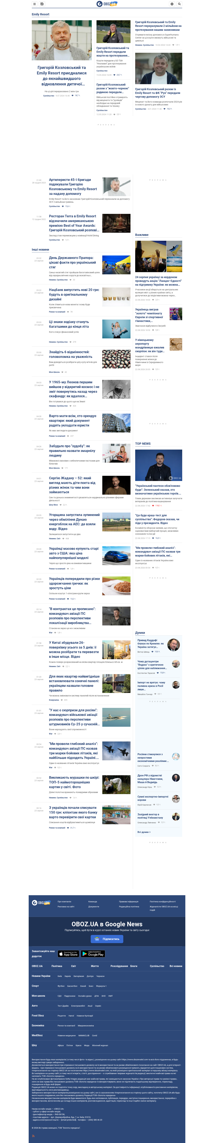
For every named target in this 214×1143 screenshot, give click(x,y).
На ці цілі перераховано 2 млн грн (62, 91)
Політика (57, 966)
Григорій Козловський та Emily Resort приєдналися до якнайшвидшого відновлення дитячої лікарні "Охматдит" (62, 76)
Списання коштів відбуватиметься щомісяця (72, 822)
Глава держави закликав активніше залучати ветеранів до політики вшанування (158, 500)
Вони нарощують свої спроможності (67, 729)
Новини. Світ (54, 539)
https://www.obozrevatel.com (135, 1059)
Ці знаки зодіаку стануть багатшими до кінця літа (69, 324)
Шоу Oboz (53, 505)
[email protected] (68, 1120)
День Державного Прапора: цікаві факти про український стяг (72, 262)
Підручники (69, 996)
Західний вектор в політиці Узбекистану (150, 816)
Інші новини (40, 249)
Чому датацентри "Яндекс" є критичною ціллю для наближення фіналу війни (151, 665)
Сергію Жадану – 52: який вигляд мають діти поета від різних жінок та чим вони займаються (72, 485)
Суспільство (48, 96)
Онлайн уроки (85, 996)
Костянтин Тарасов (146, 673)
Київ (60, 976)
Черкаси (100, 976)
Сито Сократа (144, 766)
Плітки (69, 1045)
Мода (86, 1045)
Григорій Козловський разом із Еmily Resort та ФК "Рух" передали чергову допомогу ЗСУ (157, 92)
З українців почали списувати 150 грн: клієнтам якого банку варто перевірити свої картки (73, 812)
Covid (94, 1035)
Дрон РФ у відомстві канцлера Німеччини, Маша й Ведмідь (150, 779)
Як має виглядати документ (63, 430)
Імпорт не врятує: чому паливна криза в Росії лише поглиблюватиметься (151, 686)
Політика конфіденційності (163, 901)
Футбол (61, 986)
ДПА (96, 996)
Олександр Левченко (147, 823)
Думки (140, 633)
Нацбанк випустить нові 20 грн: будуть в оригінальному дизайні (74, 294)
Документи (93, 906)
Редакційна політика (129, 906)
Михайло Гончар (145, 694)
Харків (68, 976)
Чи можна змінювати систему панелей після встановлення (79, 695)
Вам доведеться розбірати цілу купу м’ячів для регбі (73, 363)
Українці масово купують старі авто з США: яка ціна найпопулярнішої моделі (74, 553)
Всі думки (143, 832)
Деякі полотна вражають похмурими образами (73, 792)
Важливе (142, 235)
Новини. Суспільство (144, 45)
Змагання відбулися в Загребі (150, 326)
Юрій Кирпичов (144, 805)
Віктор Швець (144, 652)
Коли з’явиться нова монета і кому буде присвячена (69, 306)
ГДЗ (59, 996)
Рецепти (62, 1016)
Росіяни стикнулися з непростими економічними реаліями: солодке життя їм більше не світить (152, 758)
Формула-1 (101, 986)
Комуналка (54, 700)
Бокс (91, 986)
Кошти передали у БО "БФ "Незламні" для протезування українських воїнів (111, 63)
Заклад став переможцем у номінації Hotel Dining (74, 235)
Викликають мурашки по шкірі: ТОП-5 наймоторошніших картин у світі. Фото (74, 782)
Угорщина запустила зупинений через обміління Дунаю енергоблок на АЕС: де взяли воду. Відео (74, 522)
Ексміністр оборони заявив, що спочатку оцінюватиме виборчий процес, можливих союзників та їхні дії (156, 531)
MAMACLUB (83, 1035)
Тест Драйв (63, 1006)
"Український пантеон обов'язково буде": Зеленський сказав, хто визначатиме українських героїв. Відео (157, 489)
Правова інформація (128, 901)
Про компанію (64, 901)
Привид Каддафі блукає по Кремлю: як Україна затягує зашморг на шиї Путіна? (151, 644)
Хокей (83, 986)
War (50, 633)
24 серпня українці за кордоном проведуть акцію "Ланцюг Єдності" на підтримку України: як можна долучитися (158, 281)
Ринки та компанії (57, 312)
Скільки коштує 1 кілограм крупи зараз (69, 593)
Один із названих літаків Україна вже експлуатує (74, 763)
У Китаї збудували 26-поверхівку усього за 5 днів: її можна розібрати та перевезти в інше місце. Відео (74, 650)
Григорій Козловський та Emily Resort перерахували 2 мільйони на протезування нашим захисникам (158, 25)
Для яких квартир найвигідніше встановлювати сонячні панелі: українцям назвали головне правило (74, 683)
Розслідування (119, 966)
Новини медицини (67, 1035)
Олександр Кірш (145, 787)
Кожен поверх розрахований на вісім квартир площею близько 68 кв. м (86, 662)
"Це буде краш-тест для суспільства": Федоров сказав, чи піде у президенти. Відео (157, 519)
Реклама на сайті (66, 906)
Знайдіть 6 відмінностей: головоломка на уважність (70, 354)
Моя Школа (54, 372)
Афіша (61, 1045)
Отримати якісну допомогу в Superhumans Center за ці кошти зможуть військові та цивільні (157, 37)
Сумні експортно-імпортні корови (153, 798)
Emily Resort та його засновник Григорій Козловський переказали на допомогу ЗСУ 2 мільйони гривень (89, 200)
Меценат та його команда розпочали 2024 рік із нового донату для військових (158, 103)
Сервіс (98, 1006)
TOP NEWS (143, 443)
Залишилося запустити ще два (65, 534)
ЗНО (104, 996)
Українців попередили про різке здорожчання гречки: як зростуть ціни (74, 583)
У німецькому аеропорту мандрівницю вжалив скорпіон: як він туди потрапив (149, 345)
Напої (71, 1016)
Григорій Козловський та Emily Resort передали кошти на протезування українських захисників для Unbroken (113, 52)
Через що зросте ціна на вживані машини (70, 563)
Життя (95, 966)
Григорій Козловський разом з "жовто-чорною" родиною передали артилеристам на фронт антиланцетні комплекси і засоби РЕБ (113, 88)
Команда (92, 901)
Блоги (133, 966)
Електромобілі (78, 1006)
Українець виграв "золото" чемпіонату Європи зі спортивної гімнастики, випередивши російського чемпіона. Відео (150, 315)
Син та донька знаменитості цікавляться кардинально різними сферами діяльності (86, 499)
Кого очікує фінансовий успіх (64, 332)
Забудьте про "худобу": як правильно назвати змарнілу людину (72, 450)
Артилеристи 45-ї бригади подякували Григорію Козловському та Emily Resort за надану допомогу (73, 187)
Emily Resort (40, 14)
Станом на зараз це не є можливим (67, 628)
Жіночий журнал (100, 1045)
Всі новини (176, 966)
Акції (90, 1006)
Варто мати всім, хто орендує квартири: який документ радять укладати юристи (72, 420)
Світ (73, 966)
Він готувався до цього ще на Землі (67, 401)
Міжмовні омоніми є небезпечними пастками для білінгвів (74, 462)
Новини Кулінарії (85, 1016)
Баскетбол (72, 986)
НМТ (110, 996)
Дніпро (90, 976)
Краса (78, 1045)
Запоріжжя (78, 976)
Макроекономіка (86, 1025)
